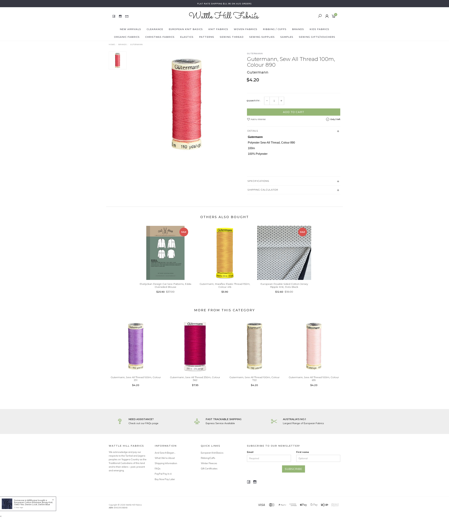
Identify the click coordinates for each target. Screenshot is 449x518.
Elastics (186, 36)
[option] (187, 104)
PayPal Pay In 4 (163, 473)
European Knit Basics (186, 29)
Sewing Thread (232, 36)
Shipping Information (166, 463)
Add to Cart (293, 112)
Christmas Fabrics (160, 36)
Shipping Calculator (262, 189)
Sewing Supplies (262, 36)
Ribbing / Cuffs (274, 29)
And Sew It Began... (165, 452)
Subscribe (293, 469)
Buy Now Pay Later (165, 479)
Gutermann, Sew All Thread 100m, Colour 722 (254, 379)
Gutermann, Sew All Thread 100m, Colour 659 (314, 379)
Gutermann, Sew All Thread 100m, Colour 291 (136, 379)
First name (302, 452)
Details (252, 130)
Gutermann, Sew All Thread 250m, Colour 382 (195, 379)
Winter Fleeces (209, 463)
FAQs (157, 468)
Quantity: (253, 101)
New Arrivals (130, 29)
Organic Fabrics (127, 36)
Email (250, 452)
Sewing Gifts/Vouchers (317, 36)
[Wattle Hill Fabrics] (224, 16)
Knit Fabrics (218, 29)
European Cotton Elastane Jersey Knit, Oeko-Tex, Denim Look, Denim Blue (33, 503)
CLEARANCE (155, 29)
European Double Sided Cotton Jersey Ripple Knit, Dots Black (284, 285)
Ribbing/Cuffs (208, 458)
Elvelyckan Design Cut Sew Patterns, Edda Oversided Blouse (165, 285)
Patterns (206, 36)
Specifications (258, 181)
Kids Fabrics (319, 29)
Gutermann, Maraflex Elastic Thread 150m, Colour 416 (225, 285)
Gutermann (255, 53)
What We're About (165, 458)
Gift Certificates (209, 468)
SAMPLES (286, 36)
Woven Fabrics (245, 29)
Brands (298, 29)
